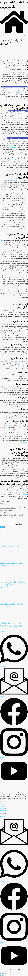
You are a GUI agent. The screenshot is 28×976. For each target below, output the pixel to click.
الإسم (4, 504)
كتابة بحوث (13, 147)
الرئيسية (22, 35)
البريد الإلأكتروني (7, 510)
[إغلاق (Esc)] (0, 973)
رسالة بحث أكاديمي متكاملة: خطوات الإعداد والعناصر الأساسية (13, 584)
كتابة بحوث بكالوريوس (15, 180)
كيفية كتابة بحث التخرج (10, 546)
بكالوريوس (19, 515)
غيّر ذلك (2, 515)
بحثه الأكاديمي (19, 363)
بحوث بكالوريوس (15, 35)
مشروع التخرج (15, 275)
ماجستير (12, 515)
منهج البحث (21, 374)
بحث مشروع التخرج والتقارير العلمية (18, 159)
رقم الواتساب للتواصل (22, 507)
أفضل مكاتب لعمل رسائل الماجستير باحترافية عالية (11, 624)
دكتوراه (7, 515)
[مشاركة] (2, 973)
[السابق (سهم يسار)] (2, 975)
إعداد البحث (7, 426)
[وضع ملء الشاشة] (3, 973)
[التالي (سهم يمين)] (0, 975)
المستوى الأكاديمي (4, 512)
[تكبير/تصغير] (5, 973)
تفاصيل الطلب (18, 524)
